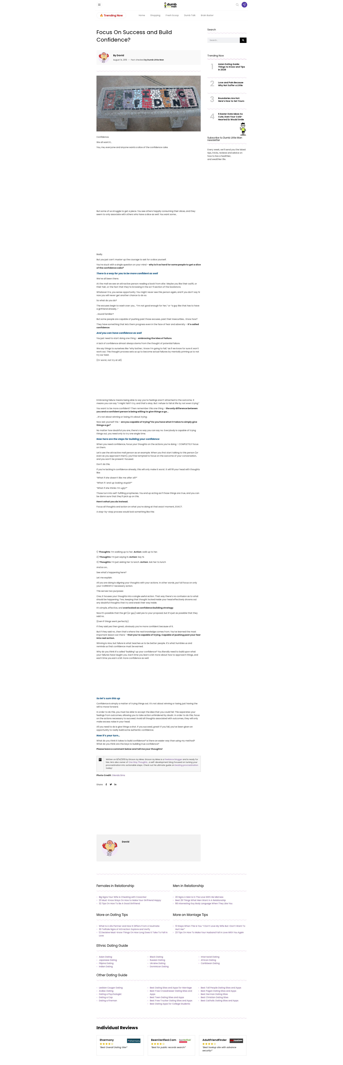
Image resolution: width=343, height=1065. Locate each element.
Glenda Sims (118, 775)
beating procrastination (186, 765)
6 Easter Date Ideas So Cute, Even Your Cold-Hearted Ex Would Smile (231, 116)
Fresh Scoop (172, 15)
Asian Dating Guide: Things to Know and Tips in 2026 (231, 67)
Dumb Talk (189, 15)
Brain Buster (207, 15)
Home (142, 15)
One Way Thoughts (138, 762)
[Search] (243, 40)
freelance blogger (173, 759)
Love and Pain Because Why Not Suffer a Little (230, 84)
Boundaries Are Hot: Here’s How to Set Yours (231, 100)
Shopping (155, 15)
